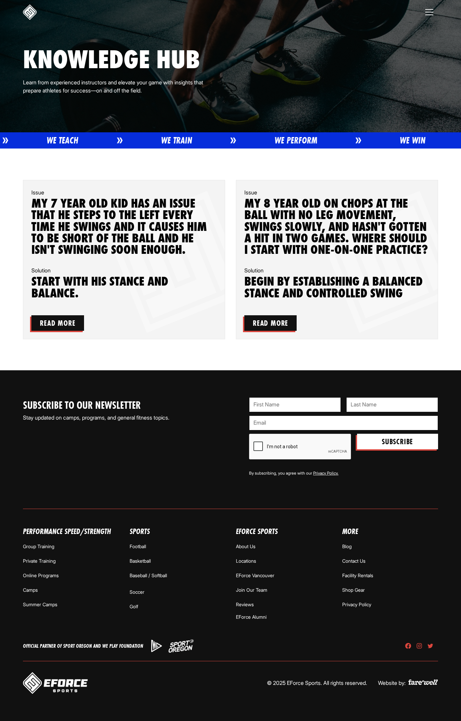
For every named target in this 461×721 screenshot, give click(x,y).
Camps (30, 590)
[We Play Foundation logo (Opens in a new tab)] (156, 646)
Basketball (140, 561)
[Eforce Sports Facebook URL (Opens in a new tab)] (408, 645)
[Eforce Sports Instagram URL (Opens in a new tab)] (419, 645)
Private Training (39, 561)
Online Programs (41, 575)
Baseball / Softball (148, 575)
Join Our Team (251, 590)
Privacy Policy (356, 604)
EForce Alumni (251, 617)
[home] (30, 12)
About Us (245, 546)
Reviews (245, 604)
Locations (246, 561)
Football (138, 546)
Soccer (137, 592)
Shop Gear (353, 590)
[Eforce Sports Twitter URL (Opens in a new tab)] (430, 645)
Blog (347, 546)
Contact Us (353, 561)
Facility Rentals (357, 575)
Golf (134, 606)
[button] (429, 12)
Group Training (38, 546)
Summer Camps (40, 604)
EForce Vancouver (255, 575)
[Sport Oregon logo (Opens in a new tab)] (180, 646)
